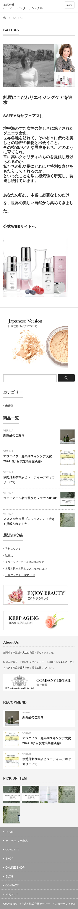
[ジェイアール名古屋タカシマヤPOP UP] (11, 794)
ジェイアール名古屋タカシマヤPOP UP (30, 498)
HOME (9, 832)
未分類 (9, 405)
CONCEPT (12, 849)
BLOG (9, 876)
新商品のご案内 (13, 435)
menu (69, 5)
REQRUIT (11, 894)
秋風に (9, 555)
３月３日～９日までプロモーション (26, 568)
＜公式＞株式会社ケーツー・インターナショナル (47, 903)
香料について (13, 548)
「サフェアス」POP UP (20, 575)
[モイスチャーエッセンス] (48, 794)
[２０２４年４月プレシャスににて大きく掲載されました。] (66, 794)
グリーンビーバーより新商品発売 (24, 562)
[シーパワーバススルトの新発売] (11, 814)
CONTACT (12, 885)
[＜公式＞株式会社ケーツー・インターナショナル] (26, 6)
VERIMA (8, 430)
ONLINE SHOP (15, 867)
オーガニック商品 (16, 841)
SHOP (9, 858)
